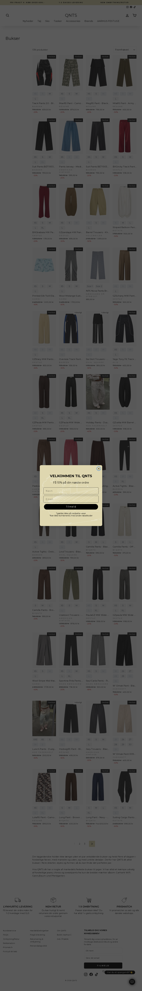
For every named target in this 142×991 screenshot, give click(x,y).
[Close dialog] (99, 469)
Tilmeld (71, 506)
